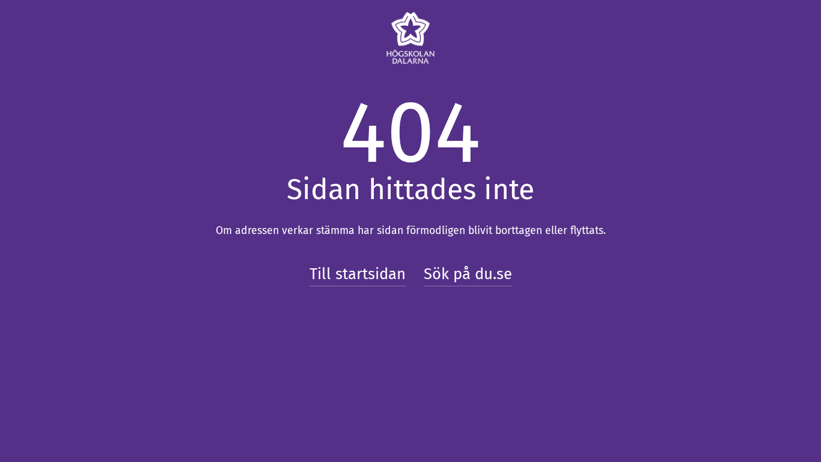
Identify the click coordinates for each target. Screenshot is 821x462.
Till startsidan (358, 274)
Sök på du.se (468, 274)
